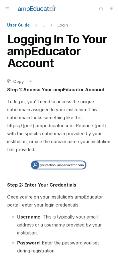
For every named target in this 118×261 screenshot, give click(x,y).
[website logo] (37, 9)
